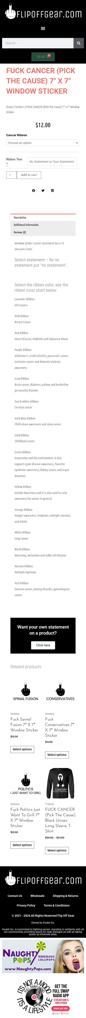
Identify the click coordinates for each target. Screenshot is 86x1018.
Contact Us (15, 895)
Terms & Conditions (57, 905)
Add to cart (29, 175)
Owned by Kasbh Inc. (43, 922)
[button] (43, 28)
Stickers (19, 107)
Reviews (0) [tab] (20, 232)
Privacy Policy (26, 905)
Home (9, 107)
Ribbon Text (14, 159)
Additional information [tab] (26, 224)
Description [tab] (20, 217)
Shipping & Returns (65, 895)
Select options (22, 749)
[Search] (78, 43)
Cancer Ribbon (16, 135)
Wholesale (37, 895)
